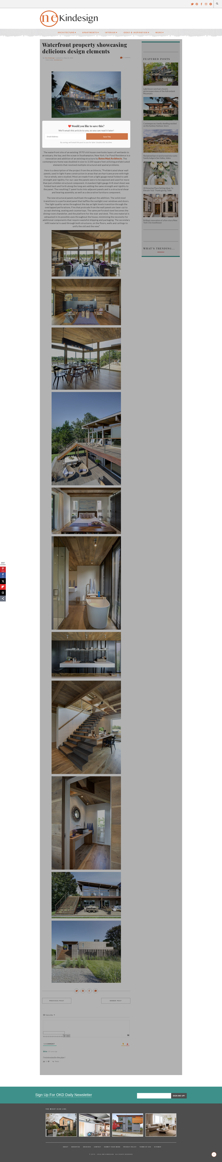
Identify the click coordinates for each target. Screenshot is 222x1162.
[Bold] (44, 1036)
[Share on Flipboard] (3, 587)
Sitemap (157, 1147)
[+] (68, 1036)
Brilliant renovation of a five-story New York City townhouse (160, 221)
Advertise (75, 1147)
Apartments (89, 32)
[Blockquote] (57, 1036)
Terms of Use (145, 1147)
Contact (97, 1147)
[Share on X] (3, 581)
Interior (110, 32)
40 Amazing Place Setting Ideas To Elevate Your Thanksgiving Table (158, 189)
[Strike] (51, 1036)
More (159, 32)
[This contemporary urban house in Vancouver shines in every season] (61, 1125)
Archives (87, 1147)
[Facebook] (201, 5)
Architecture (66, 32)
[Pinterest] (197, 5)
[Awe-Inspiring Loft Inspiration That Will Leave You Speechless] (94, 1125)
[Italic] (46, 1036)
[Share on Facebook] (89, 991)
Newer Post (116, 1000)
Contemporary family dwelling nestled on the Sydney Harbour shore (160, 124)
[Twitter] (192, 5)
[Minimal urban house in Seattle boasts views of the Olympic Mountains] (127, 1125)
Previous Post (56, 1000)
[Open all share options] (3, 598)
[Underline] (48, 1036)
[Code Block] (59, 1036)
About (65, 1147)
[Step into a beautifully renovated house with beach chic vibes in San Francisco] (160, 1125)
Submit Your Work (112, 1147)
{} (64, 1036)
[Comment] (95, 991)
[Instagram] (206, 5)
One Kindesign (50, 58)
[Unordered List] (55, 1036)
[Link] (62, 1036)
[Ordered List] (53, 1036)
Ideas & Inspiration (135, 32)
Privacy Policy (130, 1147)
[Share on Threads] (3, 593)
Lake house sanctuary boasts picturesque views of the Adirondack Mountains (159, 91)
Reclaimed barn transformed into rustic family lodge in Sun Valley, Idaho (160, 157)
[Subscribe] (210, 5)
